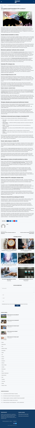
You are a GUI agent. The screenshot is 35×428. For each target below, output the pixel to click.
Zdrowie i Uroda (4, 385)
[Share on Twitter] (12, 221)
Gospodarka (3, 350)
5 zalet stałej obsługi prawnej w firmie (26, 250)
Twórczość (3, 381)
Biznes (5, 5)
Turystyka (3, 379)
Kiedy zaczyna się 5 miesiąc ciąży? (13, 336)
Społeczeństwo (4, 375)
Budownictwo (4, 344)
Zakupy (3, 383)
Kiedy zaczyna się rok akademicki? (13, 320)
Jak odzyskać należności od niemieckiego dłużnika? (9, 250)
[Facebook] (14, 423)
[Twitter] (16, 423)
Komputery (3, 360)
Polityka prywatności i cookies (7, 421)
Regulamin (15, 421)
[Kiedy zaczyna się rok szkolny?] (3, 333)
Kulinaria (3, 362)
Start (1, 5)
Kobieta (3, 358)
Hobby (3, 352)
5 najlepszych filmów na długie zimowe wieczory (10, 400)
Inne (2, 354)
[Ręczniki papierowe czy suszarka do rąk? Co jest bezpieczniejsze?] (26, 272)
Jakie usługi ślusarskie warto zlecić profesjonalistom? (26, 264)
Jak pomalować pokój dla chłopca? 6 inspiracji (10, 393)
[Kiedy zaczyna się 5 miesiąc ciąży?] (3, 338)
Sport (2, 377)
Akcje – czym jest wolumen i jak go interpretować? (9, 264)
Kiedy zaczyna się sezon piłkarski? (13, 314)
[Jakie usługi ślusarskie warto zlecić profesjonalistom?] (26, 258)
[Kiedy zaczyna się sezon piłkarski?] (3, 316)
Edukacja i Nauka (4, 348)
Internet (3, 356)
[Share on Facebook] (10, 221)
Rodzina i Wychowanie (5, 373)
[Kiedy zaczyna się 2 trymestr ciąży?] (3, 327)
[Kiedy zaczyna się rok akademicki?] (3, 322)
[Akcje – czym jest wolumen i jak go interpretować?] (9, 258)
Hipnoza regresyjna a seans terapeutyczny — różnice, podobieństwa (13, 402)
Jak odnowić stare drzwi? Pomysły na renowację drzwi (11, 395)
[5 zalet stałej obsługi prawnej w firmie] (26, 244)
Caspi (7, 224)
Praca (2, 371)
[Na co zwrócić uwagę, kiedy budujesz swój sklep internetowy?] (9, 272)
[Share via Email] (16, 221)
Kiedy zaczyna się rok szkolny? (12, 331)
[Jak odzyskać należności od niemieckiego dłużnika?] (9, 244)
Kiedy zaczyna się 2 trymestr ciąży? (13, 325)
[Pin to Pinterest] (14, 221)
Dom (2, 346)
